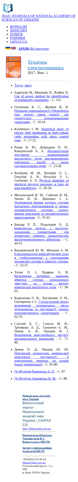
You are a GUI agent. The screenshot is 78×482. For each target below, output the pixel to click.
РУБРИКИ (17, 38)
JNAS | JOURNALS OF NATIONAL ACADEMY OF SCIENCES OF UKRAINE (39, 17)
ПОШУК (16, 34)
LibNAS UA (18, 41)
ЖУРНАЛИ (18, 26)
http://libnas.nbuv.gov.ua (36, 428)
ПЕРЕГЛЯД (18, 30)
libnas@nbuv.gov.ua (34, 462)
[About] (8, 13)
